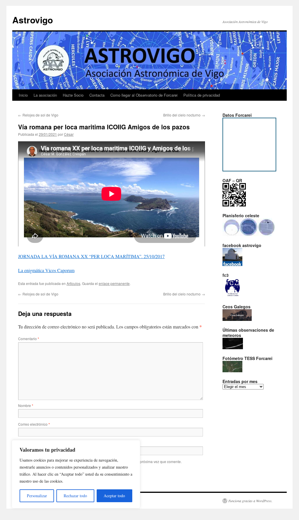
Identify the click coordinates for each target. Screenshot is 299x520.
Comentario (28, 338)
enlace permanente (114, 283)
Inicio (23, 95)
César (69, 134)
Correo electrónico (34, 424)
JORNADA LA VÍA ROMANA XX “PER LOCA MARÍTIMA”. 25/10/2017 (91, 256)
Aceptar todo (114, 495)
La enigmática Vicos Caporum (46, 270)
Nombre (25, 405)
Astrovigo (32, 19)
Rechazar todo (75, 495)
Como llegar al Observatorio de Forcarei (144, 95)
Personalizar (37, 495)
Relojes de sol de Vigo (38, 114)
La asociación (45, 95)
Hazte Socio (73, 95)
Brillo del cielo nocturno (184, 114)
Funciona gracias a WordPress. (250, 500)
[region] (76, 474)
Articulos (73, 283)
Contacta (97, 95)
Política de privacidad (201, 95)
